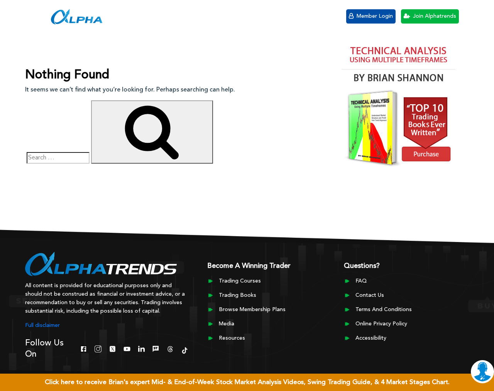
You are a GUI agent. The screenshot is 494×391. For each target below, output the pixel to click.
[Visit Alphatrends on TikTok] (184, 350)
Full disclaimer (42, 325)
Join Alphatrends (433, 16)
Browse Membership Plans (252, 309)
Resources (232, 338)
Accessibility (370, 338)
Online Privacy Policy (381, 324)
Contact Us (369, 295)
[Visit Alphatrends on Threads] (170, 348)
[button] (38, 15)
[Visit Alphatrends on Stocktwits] (155, 348)
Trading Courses (240, 281)
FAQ (361, 281)
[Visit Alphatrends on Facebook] (83, 348)
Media (226, 324)
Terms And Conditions (383, 309)
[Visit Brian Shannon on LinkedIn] (141, 348)
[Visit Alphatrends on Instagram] (98, 348)
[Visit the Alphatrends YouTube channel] (127, 348)
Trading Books (237, 295)
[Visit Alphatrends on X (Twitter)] (112, 348)
